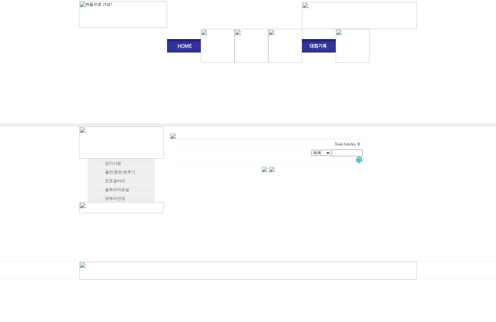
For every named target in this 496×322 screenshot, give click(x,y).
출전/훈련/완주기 (120, 172)
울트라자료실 (117, 189)
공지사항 (113, 163)
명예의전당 (115, 198)
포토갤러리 (115, 181)
